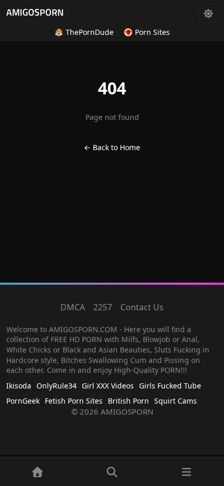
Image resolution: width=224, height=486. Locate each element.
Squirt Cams (175, 401)
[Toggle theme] (208, 13)
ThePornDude (90, 32)
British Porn (128, 401)
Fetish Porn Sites (74, 401)
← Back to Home (112, 147)
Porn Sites (152, 32)
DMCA (72, 307)
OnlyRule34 (56, 386)
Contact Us (142, 307)
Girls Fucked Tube (170, 386)
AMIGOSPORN (35, 13)
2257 (102, 307)
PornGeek (23, 401)
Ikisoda (18, 386)
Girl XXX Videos (108, 386)
